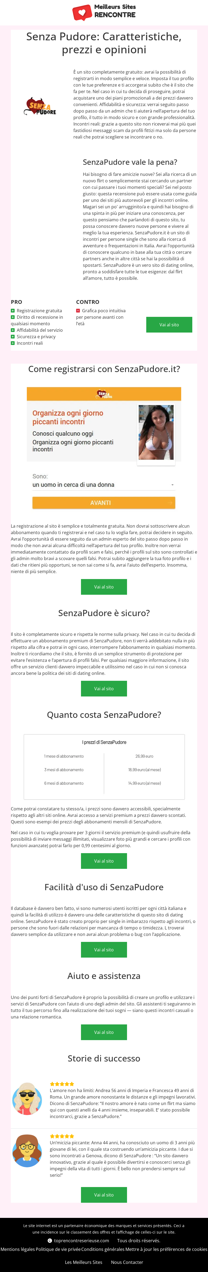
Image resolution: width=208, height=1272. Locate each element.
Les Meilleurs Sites (83, 1262)
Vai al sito (169, 325)
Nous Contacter (127, 1262)
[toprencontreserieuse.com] (104, 12)
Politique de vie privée (58, 1249)
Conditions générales (103, 1249)
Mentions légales (18, 1249)
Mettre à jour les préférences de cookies (166, 1249)
